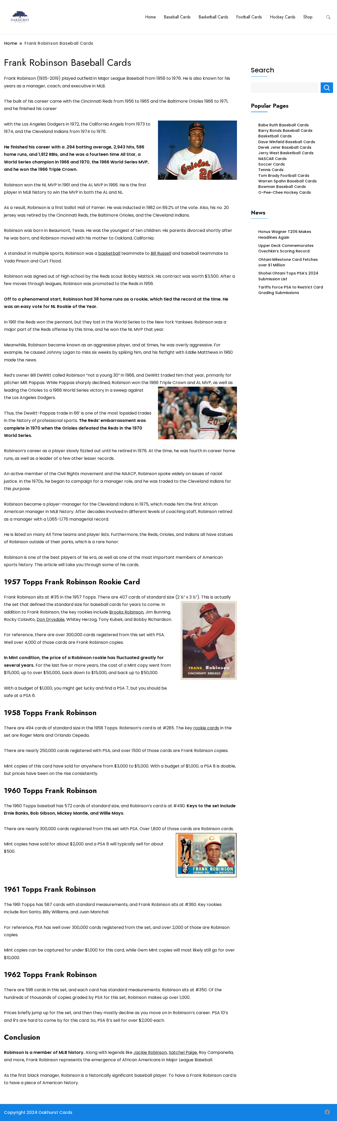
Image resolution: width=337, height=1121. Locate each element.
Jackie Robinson (150, 1052)
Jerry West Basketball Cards (286, 153)
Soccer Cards (271, 164)
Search (262, 70)
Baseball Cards (177, 17)
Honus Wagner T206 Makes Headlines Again (284, 234)
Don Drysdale (51, 619)
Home (150, 17)
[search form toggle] (328, 17)
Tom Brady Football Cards (283, 175)
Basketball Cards (213, 17)
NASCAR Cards (272, 158)
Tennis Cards (271, 169)
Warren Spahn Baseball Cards (287, 181)
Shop (308, 17)
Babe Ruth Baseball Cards (283, 125)
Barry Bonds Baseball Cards (285, 130)
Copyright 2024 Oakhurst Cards (38, 1112)
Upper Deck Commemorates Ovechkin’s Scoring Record (286, 248)
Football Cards (249, 17)
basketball (109, 253)
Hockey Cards (282, 17)
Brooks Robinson (126, 612)
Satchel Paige (183, 1052)
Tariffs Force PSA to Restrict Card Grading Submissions (290, 290)
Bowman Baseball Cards (282, 186)
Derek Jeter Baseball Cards (284, 147)
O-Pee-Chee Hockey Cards (284, 192)
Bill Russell (161, 253)
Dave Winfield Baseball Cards (286, 142)
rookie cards (206, 728)
